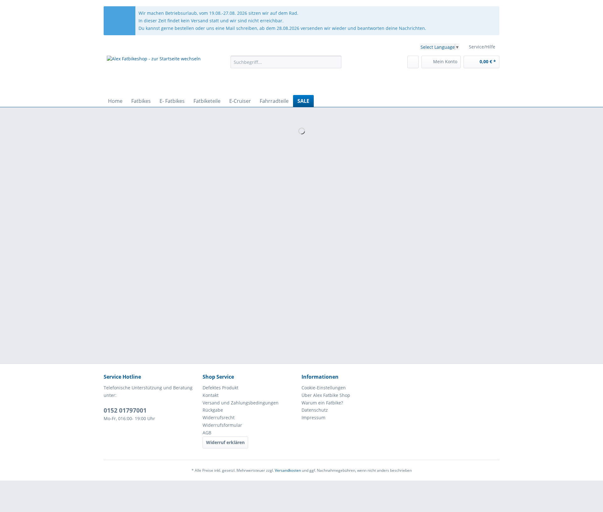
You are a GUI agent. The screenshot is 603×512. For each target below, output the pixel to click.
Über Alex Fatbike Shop (326, 395)
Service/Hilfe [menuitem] (482, 47)
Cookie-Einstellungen (324, 388)
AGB (207, 433)
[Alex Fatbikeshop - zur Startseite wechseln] (154, 74)
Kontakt (211, 395)
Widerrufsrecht (219, 417)
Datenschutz (315, 410)
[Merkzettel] (413, 62)
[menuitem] (286, 65)
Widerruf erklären (225, 442)
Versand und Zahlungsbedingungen (241, 403)
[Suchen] (335, 62)
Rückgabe (213, 410)
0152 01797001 (125, 410)
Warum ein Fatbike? (322, 403)
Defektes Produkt (220, 388)
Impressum (313, 417)
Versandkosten (288, 470)
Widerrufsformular (222, 425)
